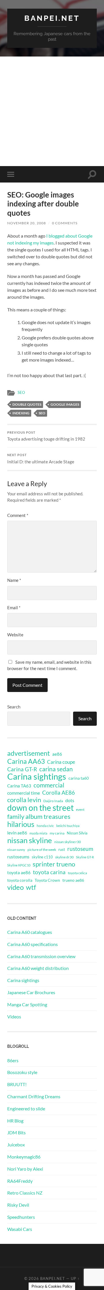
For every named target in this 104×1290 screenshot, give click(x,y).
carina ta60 (78, 778)
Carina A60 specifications (32, 944)
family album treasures (38, 816)
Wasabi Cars (19, 1229)
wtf (31, 887)
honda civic (45, 825)
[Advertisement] (52, 111)
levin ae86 (17, 832)
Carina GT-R (22, 769)
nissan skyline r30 (67, 842)
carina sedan (56, 769)
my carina (57, 833)
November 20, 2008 (26, 223)
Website (15, 634)
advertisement (28, 753)
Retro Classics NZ (24, 1192)
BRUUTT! (17, 1084)
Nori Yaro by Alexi (25, 1168)
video (15, 887)
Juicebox (16, 1144)
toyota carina (49, 872)
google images (65, 404)
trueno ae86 (73, 880)
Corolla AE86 (58, 792)
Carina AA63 (26, 761)
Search (14, 706)
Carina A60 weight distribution (38, 968)
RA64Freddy (20, 1181)
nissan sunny (16, 849)
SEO (21, 392)
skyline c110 (42, 857)
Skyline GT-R (85, 857)
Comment (17, 515)
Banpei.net (52, 18)
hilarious (20, 824)
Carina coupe (61, 762)
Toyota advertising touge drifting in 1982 (46, 436)
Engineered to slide (26, 1108)
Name (14, 580)
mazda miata (38, 833)
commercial (49, 785)
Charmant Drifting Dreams (33, 1096)
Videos (14, 1016)
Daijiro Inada (53, 801)
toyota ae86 (19, 872)
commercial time (23, 793)
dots (69, 800)
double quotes (26, 404)
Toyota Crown (47, 880)
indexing (20, 413)
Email (14, 607)
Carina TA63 (19, 785)
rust (61, 849)
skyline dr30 (64, 857)
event (80, 809)
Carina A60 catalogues (29, 932)
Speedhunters (21, 1217)
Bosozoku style (22, 1072)
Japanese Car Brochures (31, 992)
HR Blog (15, 1120)
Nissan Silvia (77, 833)
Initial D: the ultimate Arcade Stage (40, 458)
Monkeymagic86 (23, 1156)
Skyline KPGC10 (18, 865)
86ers (12, 1060)
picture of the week (41, 849)
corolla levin (24, 799)
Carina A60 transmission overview (41, 956)
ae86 (57, 754)
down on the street (40, 807)
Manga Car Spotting (27, 1004)
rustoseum (80, 849)
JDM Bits (16, 1132)
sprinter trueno (54, 864)
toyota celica (77, 873)
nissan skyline (29, 840)
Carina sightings (36, 776)
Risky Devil (18, 1205)
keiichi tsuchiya (67, 825)
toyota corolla (19, 880)
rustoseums (18, 856)
